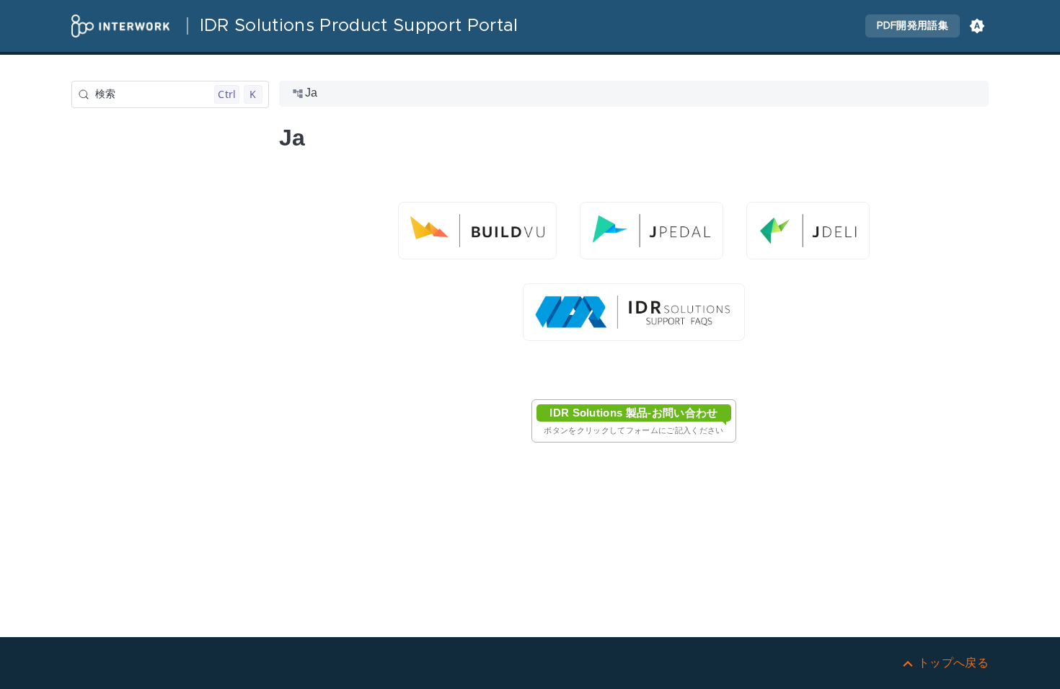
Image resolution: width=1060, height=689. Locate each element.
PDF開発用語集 (912, 26)
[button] (977, 25)
